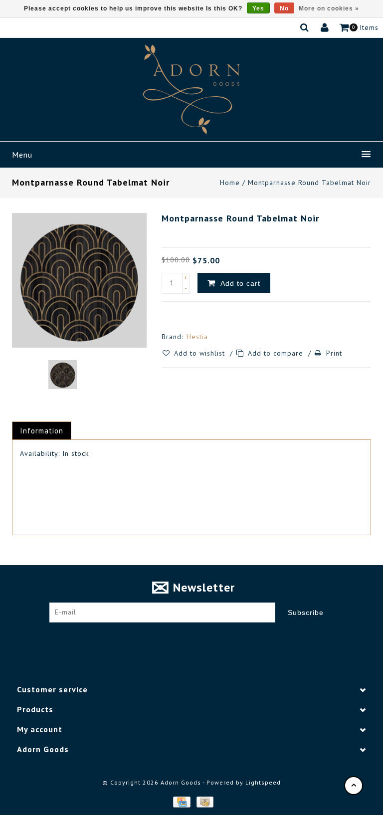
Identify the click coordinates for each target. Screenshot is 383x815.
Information (41, 430)
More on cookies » (329, 8)
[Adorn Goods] (191, 89)
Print (334, 353)
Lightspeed (263, 782)
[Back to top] (353, 785)
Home (230, 182)
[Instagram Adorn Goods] (201, 637)
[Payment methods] (181, 801)
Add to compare (277, 353)
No (284, 8)
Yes (258, 8)
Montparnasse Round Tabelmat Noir (309, 182)
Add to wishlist (200, 353)
